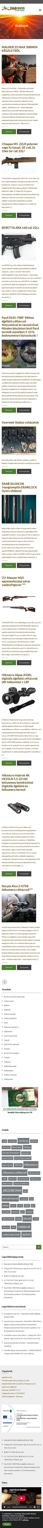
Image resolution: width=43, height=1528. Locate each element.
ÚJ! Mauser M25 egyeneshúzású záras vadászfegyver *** (16, 581)
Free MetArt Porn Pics (12, 1314)
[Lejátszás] (5, 1507)
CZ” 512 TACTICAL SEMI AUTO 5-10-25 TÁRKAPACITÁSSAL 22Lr (19, 1281)
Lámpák (6, 1040)
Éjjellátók (7, 1010)
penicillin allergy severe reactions (16, 1350)
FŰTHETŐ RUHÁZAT (11, 1153)
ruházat (29, 1212)
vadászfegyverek (11, 1234)
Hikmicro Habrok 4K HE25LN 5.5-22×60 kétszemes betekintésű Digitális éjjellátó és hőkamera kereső (17, 782)
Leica (31, 1199)
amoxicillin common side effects (15, 1335)
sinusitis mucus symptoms (13, 1321)
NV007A (27, 1205)
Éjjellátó (7, 1005)
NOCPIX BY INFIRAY (11, 1044)
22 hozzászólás (24, 215)
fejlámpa (27, 1147)
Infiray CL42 (12, 1179)
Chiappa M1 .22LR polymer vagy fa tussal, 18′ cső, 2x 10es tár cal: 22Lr (20, 147)
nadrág (20, 1205)
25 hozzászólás (24, 305)
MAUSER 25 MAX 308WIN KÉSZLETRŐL (19, 48)
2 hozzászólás (24, 874)
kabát (25, 1191)
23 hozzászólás (24, 471)
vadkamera (6, 1227)
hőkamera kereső (34, 1173)
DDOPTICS (34, 1141)
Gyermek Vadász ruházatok (20, 422)
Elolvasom (9, 131)
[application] (21, 1498)
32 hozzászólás (24, 131)
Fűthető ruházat (10, 1014)
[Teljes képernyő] (38, 1507)
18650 (4, 1141)
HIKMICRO (18, 1165)
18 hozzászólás (24, 763)
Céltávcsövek (9, 1001)
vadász (13, 1227)
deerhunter (6, 1147)
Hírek (6, 1023)
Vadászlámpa (8, 1070)
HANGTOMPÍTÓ (10, 1018)
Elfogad (6, 1524)
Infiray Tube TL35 (23, 1179)
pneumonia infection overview (15, 1343)
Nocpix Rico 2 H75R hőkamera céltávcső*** (17, 887)
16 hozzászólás (24, 410)
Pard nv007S (6, 1212)
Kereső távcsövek (10, 1036)
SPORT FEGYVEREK (11, 1053)
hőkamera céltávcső (14, 1172)
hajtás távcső (7, 1165)
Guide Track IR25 (7, 1158)
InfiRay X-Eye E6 (7, 1183)
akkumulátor (12, 1141)
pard (33, 1205)
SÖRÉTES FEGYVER (8, 1219)
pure (22, 1212)
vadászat (24, 1227)
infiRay (5, 1179)
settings (25, 1520)
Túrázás (7, 1057)
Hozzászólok (24, 967)
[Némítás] (34, 1507)
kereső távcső (10, 1198)
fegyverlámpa (16, 1147)
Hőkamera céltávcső (11, 1027)
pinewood (15, 1212)
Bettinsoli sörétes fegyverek (14, 997)
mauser (13, 1205)
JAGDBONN (12, 1190)
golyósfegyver (26, 1153)
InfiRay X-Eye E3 (35, 1179)
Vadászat (7, 1062)
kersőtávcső (23, 1199)
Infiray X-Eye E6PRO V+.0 (21, 1183)
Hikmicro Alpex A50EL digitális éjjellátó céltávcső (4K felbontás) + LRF (19, 678)
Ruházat (7, 1049)
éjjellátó (26, 1234)
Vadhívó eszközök (10, 1075)
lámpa (5, 1205)
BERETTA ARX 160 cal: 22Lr (20, 227)
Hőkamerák (8, 1031)
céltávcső (23, 1140)
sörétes (18, 1219)
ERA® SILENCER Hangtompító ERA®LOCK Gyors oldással (19, 487)
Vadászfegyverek (10, 1066)
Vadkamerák (8, 1079)
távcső (27, 1218)
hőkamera (30, 1164)
